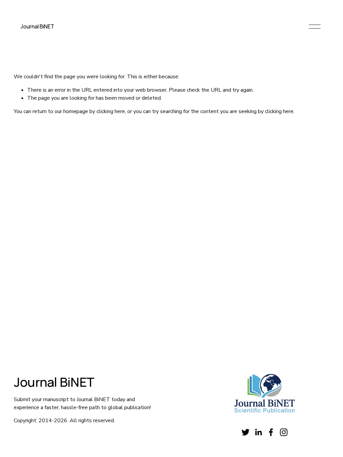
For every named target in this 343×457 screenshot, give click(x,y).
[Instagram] (284, 432)
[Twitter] (246, 432)
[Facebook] (271, 432)
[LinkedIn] (258, 432)
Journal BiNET (37, 26)
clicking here (110, 111)
